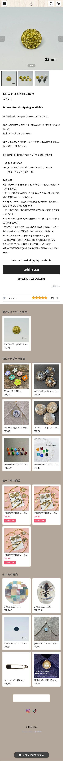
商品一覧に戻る (31, 698)
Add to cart (31, 269)
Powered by (28, 732)
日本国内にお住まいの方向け (31, 278)
